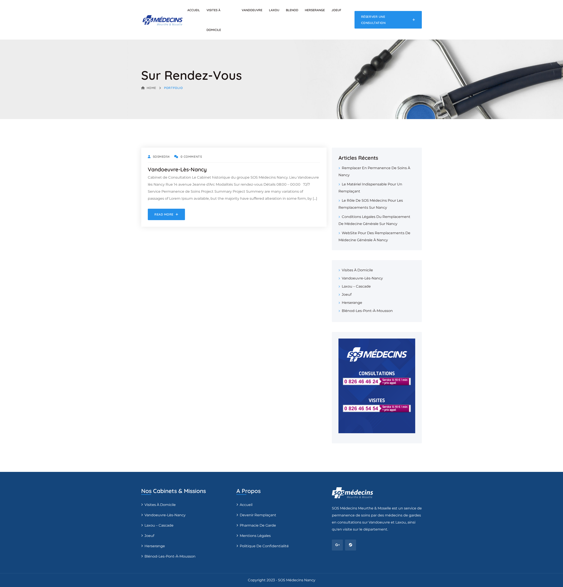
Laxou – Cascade (356, 286)
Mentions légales (255, 536)
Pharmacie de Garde (258, 525)
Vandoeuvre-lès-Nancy (177, 169)
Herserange (315, 10)
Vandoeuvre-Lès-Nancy (362, 278)
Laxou (274, 10)
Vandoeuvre (252, 10)
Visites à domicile (357, 270)
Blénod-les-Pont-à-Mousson (367, 311)
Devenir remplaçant (258, 515)
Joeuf (336, 10)
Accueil (193, 10)
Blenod (292, 10)
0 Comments (191, 157)
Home (151, 88)
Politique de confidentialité (264, 546)
